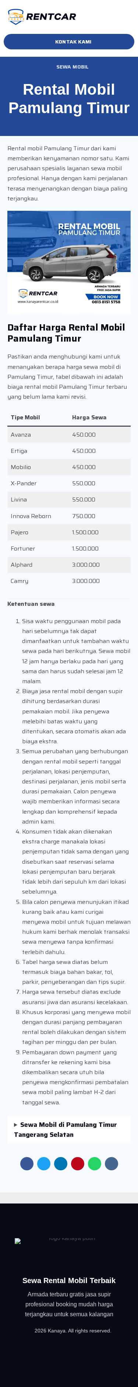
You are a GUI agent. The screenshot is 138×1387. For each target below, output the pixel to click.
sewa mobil (72, 66)
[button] (132, 17)
